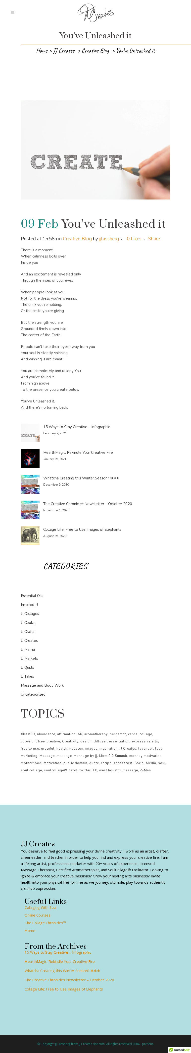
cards (133, 734)
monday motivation (145, 756)
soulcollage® (55, 770)
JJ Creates (63, 51)
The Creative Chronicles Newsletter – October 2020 (87, 503)
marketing (29, 756)
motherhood (31, 763)
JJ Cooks (28, 622)
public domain (75, 763)
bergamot (118, 734)
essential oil (119, 741)
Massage (47, 756)
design (86, 741)
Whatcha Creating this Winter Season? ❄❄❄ (81, 478)
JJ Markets (29, 658)
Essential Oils (32, 595)
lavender (145, 748)
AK (80, 734)
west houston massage (118, 770)
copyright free (33, 741)
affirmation (66, 734)
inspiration (108, 748)
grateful (47, 748)
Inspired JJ (29, 604)
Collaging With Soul (40, 907)
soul (162, 763)
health (61, 748)
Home (41, 51)
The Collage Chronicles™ (45, 922)
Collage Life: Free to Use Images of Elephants (82, 529)
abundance (46, 734)
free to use (30, 748)
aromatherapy (96, 734)
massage (64, 756)
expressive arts (145, 741)
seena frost (123, 763)
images (91, 748)
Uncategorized (33, 694)
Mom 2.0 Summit (113, 756)
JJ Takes (27, 676)
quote (94, 763)
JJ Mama (28, 649)
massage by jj (85, 756)
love (159, 748)
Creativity (70, 741)
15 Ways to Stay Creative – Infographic (76, 426)
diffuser (100, 741)
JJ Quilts (27, 667)
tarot (73, 770)
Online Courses (37, 915)
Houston (76, 748)
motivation (52, 763)
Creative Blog (95, 51)
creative (53, 741)
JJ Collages (30, 613)
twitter (85, 770)
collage (146, 734)
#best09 (28, 734)
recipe (106, 763)
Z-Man (145, 770)
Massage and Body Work (42, 685)
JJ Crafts (28, 631)
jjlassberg (109, 239)
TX (95, 770)
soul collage (31, 770)
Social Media (145, 763)
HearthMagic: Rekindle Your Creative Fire (78, 452)
